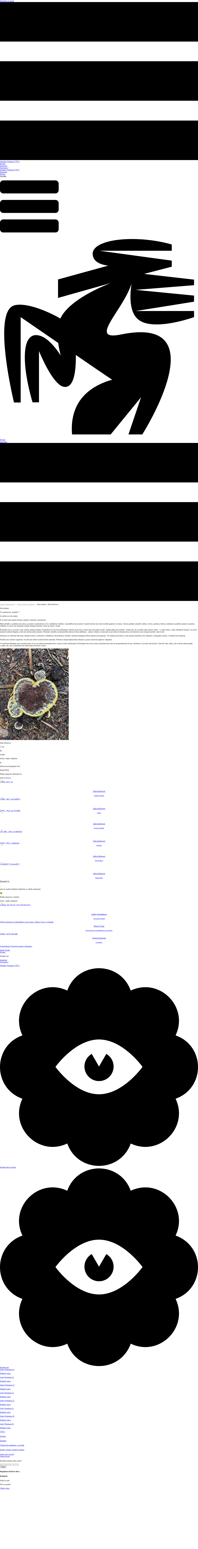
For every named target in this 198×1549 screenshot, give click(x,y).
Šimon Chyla (99, 926)
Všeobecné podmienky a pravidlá (12, 1445)
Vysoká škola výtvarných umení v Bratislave (16, 946)
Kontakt (3, 1436)
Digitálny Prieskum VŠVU (10, 966)
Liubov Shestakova (99, 914)
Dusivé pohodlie (99, 828)
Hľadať (3, 1467)
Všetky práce (5, 1488)
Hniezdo (99, 845)
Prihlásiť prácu (5, 1373)
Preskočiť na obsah (7, 1)
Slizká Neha (99, 878)
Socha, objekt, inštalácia (25, 604)
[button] (3, 176)
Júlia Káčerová (99, 791)
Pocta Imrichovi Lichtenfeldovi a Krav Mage (99, 930)
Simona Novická (99, 938)
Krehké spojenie (99, 796)
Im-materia (99, 942)
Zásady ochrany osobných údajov (12, 1450)
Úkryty (99, 813)
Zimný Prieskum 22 (7, 604)
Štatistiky (3, 1441)
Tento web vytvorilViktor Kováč (7, 1455)
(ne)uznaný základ (99, 918)
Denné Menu (99, 860)
